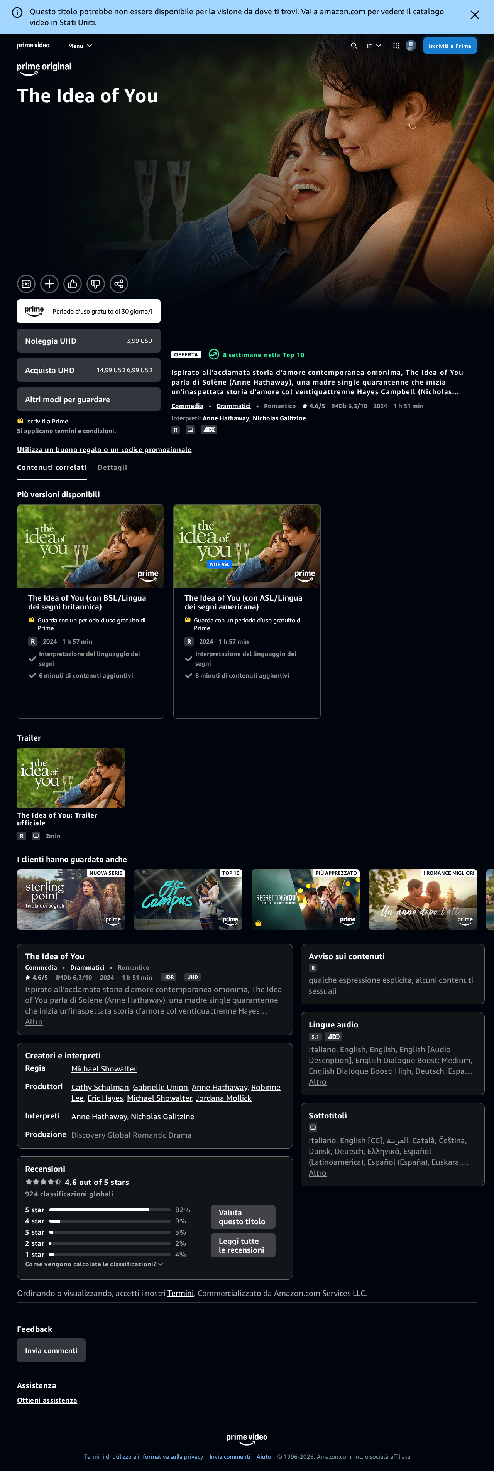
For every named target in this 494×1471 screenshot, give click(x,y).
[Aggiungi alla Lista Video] (49, 284)
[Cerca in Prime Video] (354, 46)
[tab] (52, 467)
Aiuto (264, 1456)
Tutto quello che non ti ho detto (306, 899)
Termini (180, 1293)
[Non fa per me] (95, 284)
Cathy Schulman (100, 1087)
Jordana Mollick (224, 1097)
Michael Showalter (104, 1068)
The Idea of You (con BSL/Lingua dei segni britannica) (90, 546)
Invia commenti (230, 1456)
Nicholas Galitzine (279, 418)
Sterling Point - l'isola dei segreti (71, 899)
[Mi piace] (72, 284)
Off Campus (188, 899)
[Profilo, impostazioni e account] (411, 46)
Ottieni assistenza (47, 1400)
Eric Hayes (105, 1097)
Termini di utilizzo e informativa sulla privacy (143, 1456)
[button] (94, 1264)
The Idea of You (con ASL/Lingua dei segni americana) (247, 546)
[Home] (33, 45)
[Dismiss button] (475, 14)
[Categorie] (396, 46)
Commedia (187, 406)
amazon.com (342, 11)
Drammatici (234, 406)
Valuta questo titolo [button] (242, 1217)
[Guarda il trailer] (26, 284)
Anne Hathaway (226, 418)
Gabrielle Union (160, 1087)
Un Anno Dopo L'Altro (423, 899)
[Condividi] (119, 284)
